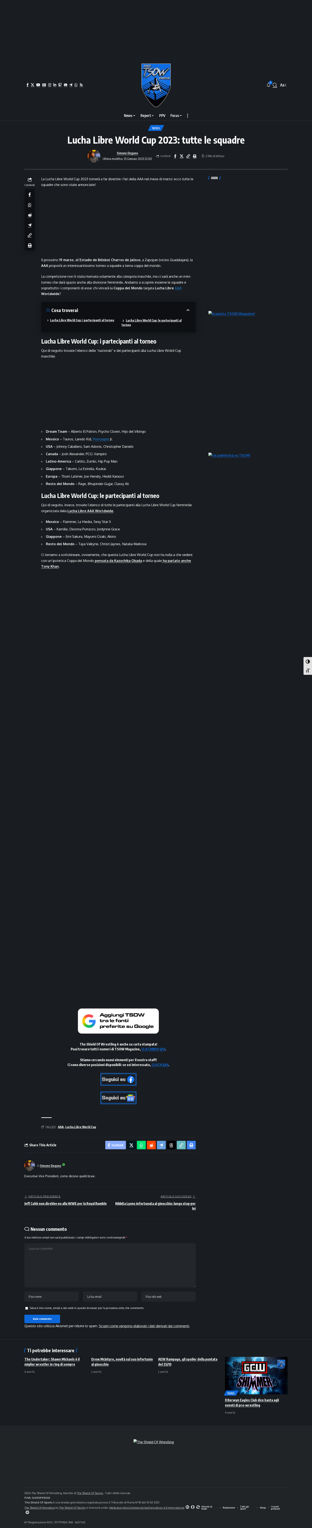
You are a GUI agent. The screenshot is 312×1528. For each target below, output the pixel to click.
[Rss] (81, 84)
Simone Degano (127, 153)
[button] (275, 85)
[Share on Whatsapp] (30, 205)
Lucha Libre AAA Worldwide (90, 511)
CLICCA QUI (160, 1065)
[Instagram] (49, 84)
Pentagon (101, 439)
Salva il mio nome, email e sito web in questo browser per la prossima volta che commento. (87, 1308)
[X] (32, 84)
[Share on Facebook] (175, 156)
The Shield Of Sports (90, 1493)
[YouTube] (38, 84)
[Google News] (44, 84)
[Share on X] (182, 156)
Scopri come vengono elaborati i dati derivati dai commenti (144, 1326)
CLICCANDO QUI (153, 1049)
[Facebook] (27, 84)
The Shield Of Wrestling (39, 1507)
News (156, 127)
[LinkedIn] (54, 84)
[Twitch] (60, 84)
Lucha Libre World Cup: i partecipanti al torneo (82, 320)
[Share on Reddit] (30, 215)
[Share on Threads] (171, 1145)
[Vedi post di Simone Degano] (94, 156)
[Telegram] (70, 84)
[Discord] (65, 84)
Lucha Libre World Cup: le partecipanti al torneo (152, 323)
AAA (178, 288)
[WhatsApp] (76, 84)
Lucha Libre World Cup (80, 1127)
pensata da (118, 561)
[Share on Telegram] (30, 225)
